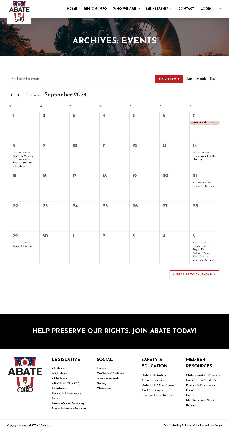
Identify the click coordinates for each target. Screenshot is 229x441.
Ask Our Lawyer (152, 390)
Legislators (59, 388)
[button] (138, 9)
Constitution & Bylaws (201, 380)
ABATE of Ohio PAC (66, 383)
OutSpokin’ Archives (110, 373)
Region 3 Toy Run (22, 246)
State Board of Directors (203, 375)
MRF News (59, 373)
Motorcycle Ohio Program (158, 385)
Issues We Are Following (68, 403)
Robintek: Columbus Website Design (202, 425)
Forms (190, 390)
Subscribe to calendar (192, 274)
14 (195, 146)
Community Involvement (157, 395)
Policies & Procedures (200, 385)
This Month (32, 95)
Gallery (101, 383)
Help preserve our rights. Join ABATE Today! (114, 331)
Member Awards (108, 378)
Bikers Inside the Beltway (69, 408)
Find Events (169, 78)
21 (195, 176)
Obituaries (104, 388)
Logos (190, 395)
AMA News (59, 378)
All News (58, 368)
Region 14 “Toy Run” (204, 186)
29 (15, 236)
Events (101, 368)
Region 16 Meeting (22, 156)
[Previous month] (11, 95)
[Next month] (18, 95)
